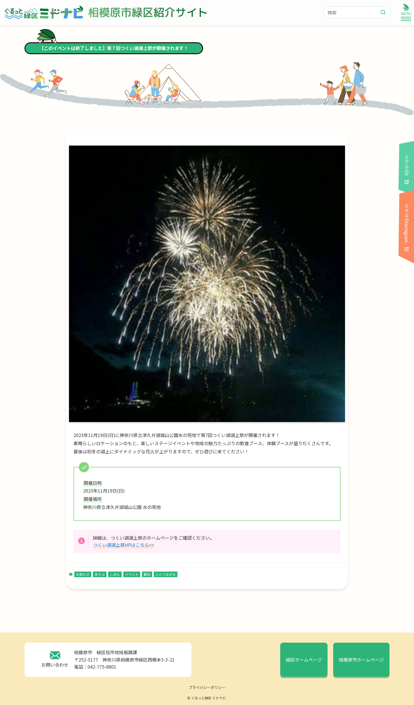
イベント (132, 574)
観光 (147, 574)
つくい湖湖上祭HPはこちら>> (123, 544)
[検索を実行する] (385, 12)
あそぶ (100, 574)
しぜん (115, 574)
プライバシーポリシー (207, 687)
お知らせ (83, 574)
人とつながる (165, 574)
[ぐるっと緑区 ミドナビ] (43, 12)
